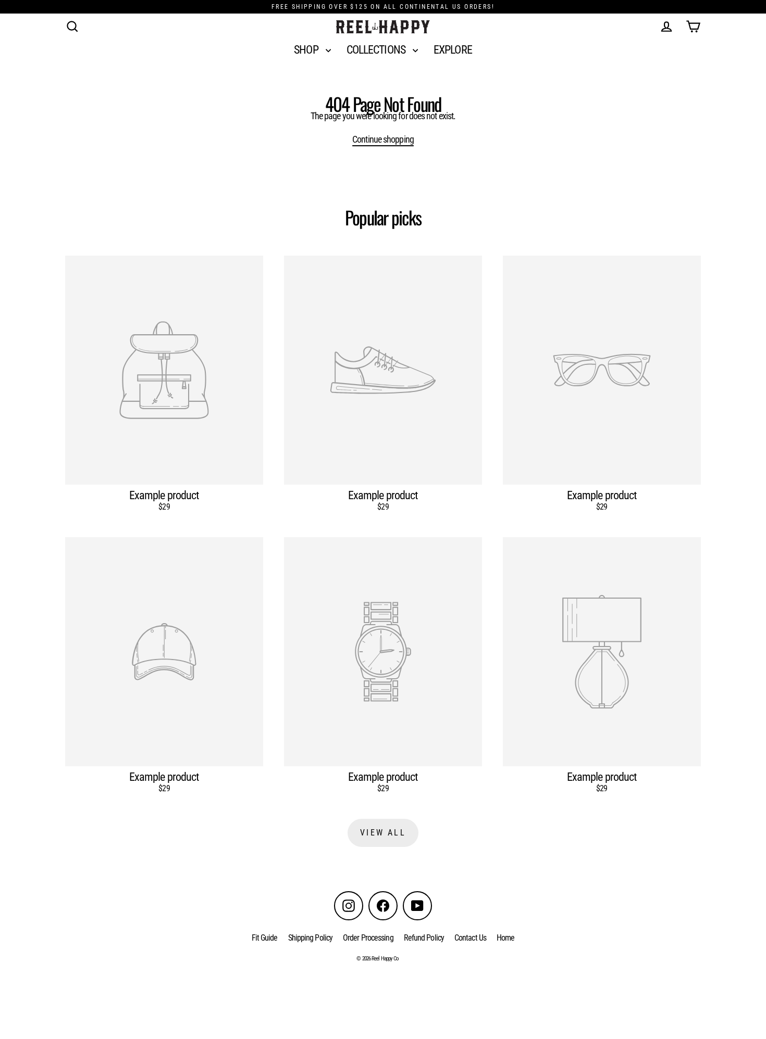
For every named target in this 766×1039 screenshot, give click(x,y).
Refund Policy (424, 938)
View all (383, 833)
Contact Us (470, 938)
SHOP (307, 49)
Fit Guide (265, 938)
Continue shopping (383, 139)
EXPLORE (453, 49)
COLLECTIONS (377, 49)
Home (505, 938)
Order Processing (368, 938)
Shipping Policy (310, 938)
